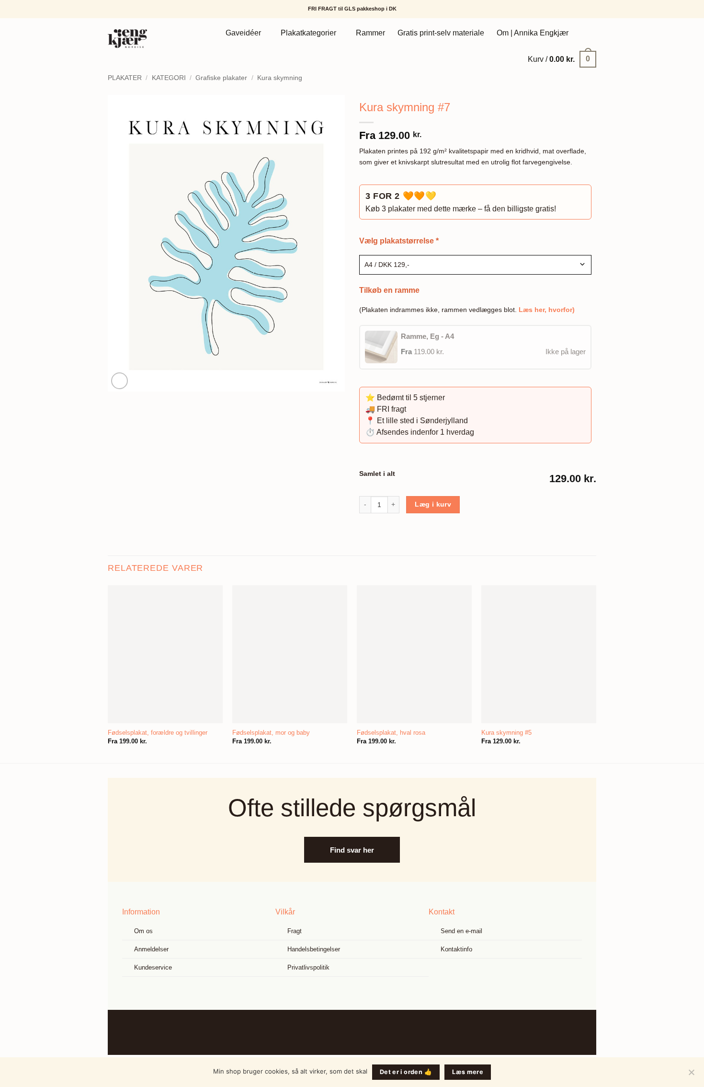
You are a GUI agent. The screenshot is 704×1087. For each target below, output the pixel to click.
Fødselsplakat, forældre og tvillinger (157, 732)
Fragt (294, 931)
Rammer (370, 33)
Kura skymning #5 (506, 732)
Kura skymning (279, 77)
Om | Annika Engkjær (532, 33)
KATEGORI (169, 77)
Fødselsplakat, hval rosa (391, 732)
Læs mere (467, 1071)
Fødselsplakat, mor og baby (271, 732)
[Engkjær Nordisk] (140, 38)
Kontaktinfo (456, 949)
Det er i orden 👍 (406, 1071)
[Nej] (691, 1075)
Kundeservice (153, 967)
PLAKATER (125, 77)
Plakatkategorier (308, 33)
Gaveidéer (243, 33)
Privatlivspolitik (308, 967)
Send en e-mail (461, 931)
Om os (143, 931)
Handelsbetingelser (313, 949)
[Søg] (585, 33)
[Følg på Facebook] (345, 1032)
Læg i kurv (433, 504)
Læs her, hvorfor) (547, 309)
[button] (562, 59)
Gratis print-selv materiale (440, 33)
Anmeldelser (151, 949)
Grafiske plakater (221, 77)
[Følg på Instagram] (359, 1032)
